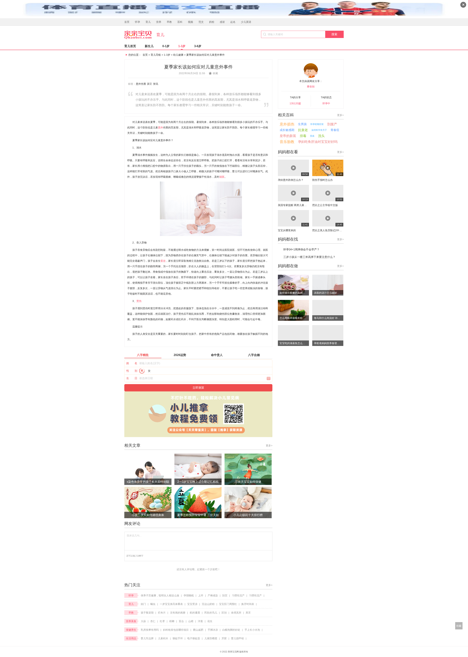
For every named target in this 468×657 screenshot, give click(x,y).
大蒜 (143, 621)
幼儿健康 (178, 54)
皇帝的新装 (288, 136)
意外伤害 (141, 83)
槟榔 (171, 621)
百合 (181, 621)
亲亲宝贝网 (233, 651)
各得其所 (236, 612)
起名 (232, 21)
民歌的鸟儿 (210, 612)
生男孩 (302, 124)
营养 (158, 21)
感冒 (222, 21)
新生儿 (149, 46)
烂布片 (162, 612)
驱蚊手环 (178, 638)
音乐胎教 (287, 142)
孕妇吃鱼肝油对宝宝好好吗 (317, 142)
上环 (200, 595)
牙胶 (224, 638)
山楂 (190, 621)
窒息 (163, 260)
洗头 (321, 136)
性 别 (131, 370)
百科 (179, 21)
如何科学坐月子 (319, 130)
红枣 (162, 621)
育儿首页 (130, 46)
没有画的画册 (177, 612)
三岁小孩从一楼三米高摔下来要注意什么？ (309, 256)
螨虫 (152, 604)
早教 (169, 21)
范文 (201, 21)
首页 (126, 21)
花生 (209, 621)
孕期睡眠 (189, 595)
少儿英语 (246, 21)
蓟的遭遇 (195, 612)
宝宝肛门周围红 (228, 604)
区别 (224, 612)
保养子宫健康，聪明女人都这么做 (160, 595)
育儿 (148, 21)
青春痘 (335, 130)
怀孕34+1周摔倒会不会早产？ (301, 249)
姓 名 (131, 363)
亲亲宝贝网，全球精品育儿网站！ (140, 35)
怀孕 (137, 21)
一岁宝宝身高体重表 (171, 604)
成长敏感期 (287, 130)
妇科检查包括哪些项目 (176, 629)
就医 (221, 176)
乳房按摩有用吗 (150, 629)
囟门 (143, 604)
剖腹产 (332, 124)
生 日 (131, 378)
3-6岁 (197, 46)
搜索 (334, 34)
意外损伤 (287, 124)
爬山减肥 (198, 629)
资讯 (155, 83)
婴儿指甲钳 (237, 638)
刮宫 (224, 595)
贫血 (312, 136)
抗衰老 (303, 130)
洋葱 (200, 621)
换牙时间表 (247, 604)
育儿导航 (156, 54)
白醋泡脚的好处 (231, 629)
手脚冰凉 (213, 629)
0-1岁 (165, 46)
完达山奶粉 (208, 604)
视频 (190, 21)
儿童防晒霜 (210, 638)
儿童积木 (163, 638)
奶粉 (211, 21)
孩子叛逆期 (147, 612)
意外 (160, 127)
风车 (248, 612)
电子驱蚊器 (193, 638)
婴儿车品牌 (147, 638)
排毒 (303, 136)
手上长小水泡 (252, 629)
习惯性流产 (238, 595)
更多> (269, 445)
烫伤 (138, 301)
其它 (149, 83)
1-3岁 (181, 46)
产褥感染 (213, 595)
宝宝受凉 (192, 604)
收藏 (215, 73)
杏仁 (152, 621)
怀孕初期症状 (317, 124)
